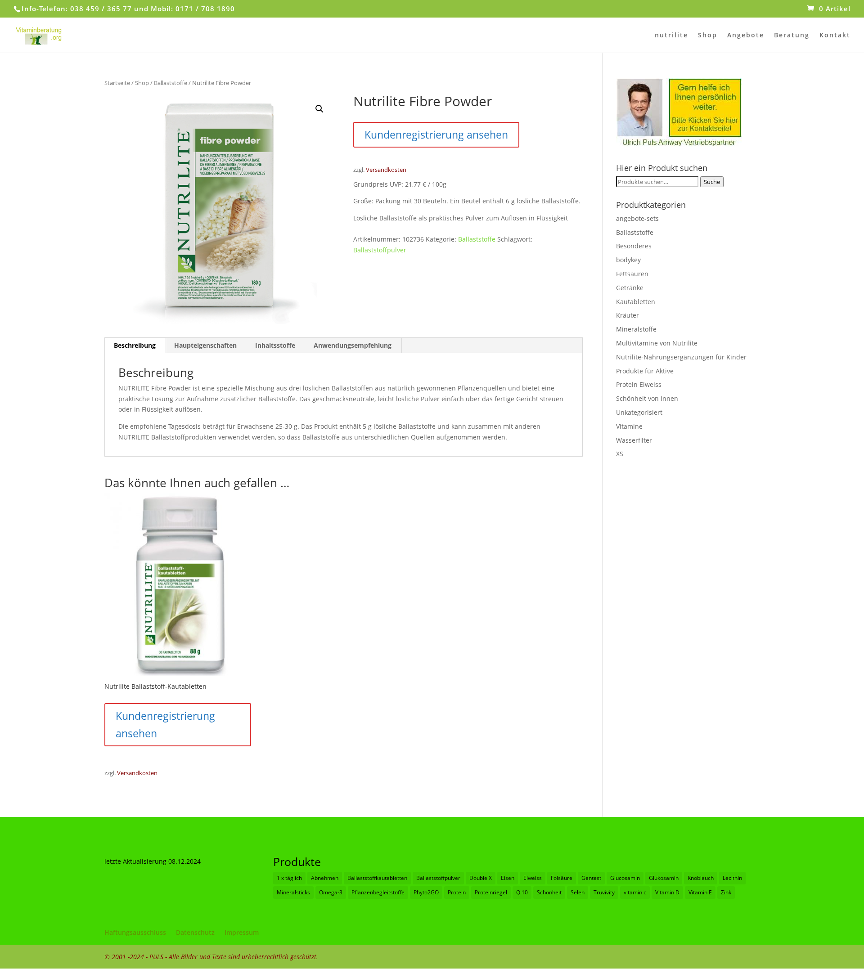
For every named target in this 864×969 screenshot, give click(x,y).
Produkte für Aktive (645, 371)
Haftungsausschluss (135, 932)
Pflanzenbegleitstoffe (378, 892)
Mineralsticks (293, 892)
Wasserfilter (634, 440)
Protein (457, 892)
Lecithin (732, 878)
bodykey (628, 260)
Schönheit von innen (647, 398)
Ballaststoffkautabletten (377, 878)
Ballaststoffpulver (379, 250)
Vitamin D (667, 892)
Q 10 (522, 892)
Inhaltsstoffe (275, 345)
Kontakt (834, 35)
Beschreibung (135, 345)
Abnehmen (324, 878)
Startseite (117, 83)
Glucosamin (625, 878)
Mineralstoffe (636, 329)
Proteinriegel (491, 892)
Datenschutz (195, 932)
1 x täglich (289, 878)
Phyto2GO (426, 892)
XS (619, 453)
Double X (480, 878)
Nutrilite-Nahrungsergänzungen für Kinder (681, 357)
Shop (707, 35)
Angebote (745, 35)
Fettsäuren (632, 273)
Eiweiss (532, 878)
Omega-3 (330, 892)
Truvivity (604, 892)
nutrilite (671, 35)
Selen (578, 892)
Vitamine (629, 426)
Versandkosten (386, 170)
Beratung (792, 35)
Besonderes (634, 246)
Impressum (242, 932)
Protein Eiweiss (639, 384)
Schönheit (549, 892)
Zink (726, 892)
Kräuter (627, 315)
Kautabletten (635, 301)
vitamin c (635, 892)
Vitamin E (700, 892)
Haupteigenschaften (205, 345)
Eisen (507, 878)
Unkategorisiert (639, 412)
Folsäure (561, 878)
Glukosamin (664, 878)
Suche (712, 182)
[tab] (135, 345)
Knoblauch (701, 878)
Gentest (591, 878)
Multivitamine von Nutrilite (657, 343)
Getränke (630, 287)
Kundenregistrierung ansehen (436, 134)
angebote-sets (637, 218)
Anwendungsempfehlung (353, 345)
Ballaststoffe (170, 83)
